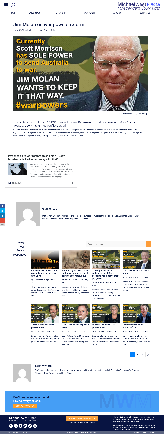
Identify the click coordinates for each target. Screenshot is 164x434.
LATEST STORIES (62, 13)
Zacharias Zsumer (126, 216)
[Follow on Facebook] (11, 426)
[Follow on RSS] (35, 426)
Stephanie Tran (56, 219)
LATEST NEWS (34, 13)
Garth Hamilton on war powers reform (133, 326)
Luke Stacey (82, 219)
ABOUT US (117, 13)
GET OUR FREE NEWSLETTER (82, 418)
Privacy (151, 432)
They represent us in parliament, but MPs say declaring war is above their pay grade (105, 274)
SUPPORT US (145, 13)
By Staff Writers (128, 277)
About (136, 432)
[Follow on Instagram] (25, 426)
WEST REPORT (89, 13)
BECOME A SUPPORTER (25, 406)
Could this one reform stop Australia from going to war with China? (44, 273)
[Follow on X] (16, 426)
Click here (92, 422)
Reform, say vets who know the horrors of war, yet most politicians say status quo (75, 273)
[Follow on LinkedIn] (20, 426)
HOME (12, 13)
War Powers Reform (48, 30)
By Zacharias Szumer (39, 280)
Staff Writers (21, 30)
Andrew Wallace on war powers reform (42, 326)
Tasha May (68, 219)
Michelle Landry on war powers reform (103, 326)
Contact (144, 432)
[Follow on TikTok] (30, 426)
